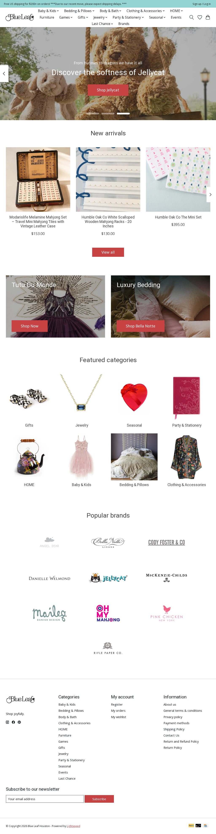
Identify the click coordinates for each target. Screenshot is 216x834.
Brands (123, 24)
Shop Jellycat (108, 89)
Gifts (29, 425)
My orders (118, 710)
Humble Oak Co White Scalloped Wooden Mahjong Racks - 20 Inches (108, 221)
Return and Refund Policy (181, 741)
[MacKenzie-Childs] (166, 578)
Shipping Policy (173, 729)
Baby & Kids (81, 485)
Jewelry (81, 425)
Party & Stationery (186, 425)
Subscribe (99, 799)
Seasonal (134, 425)
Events (176, 17)
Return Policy (172, 747)
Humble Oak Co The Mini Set (178, 217)
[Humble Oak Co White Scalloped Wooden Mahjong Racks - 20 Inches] (108, 179)
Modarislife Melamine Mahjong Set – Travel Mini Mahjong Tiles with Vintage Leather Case (37, 221)
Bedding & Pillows (134, 485)
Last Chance (67, 778)
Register (117, 704)
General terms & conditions (182, 710)
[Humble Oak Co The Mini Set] (178, 179)
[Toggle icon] (191, 17)
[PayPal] (191, 826)
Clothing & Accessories (186, 485)
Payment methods (176, 723)
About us (169, 704)
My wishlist (118, 717)
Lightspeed (73, 826)
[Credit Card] (205, 826)
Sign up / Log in (202, 4)
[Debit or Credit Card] (198, 826)
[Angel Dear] (49, 543)
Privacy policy (172, 717)
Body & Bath (67, 717)
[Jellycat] (108, 578)
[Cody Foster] (166, 543)
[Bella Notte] (108, 543)
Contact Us (171, 735)
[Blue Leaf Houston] (20, 17)
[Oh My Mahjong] (108, 613)
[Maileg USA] (49, 613)
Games (63, 741)
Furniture (47, 17)
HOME (29, 485)
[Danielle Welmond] (49, 578)
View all (108, 252)
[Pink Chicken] (166, 613)
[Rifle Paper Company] (108, 649)
